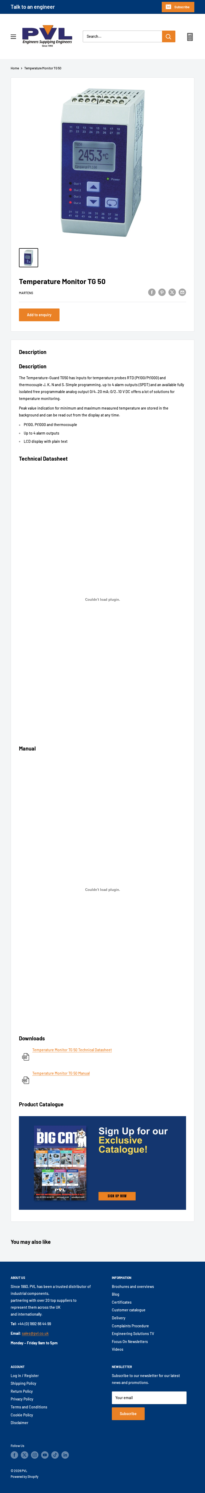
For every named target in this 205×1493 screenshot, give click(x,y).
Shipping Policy (23, 1383)
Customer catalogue (128, 1310)
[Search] (168, 36)
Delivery (118, 1318)
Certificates (122, 1302)
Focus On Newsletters (130, 1341)
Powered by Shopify (24, 1476)
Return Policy (22, 1391)
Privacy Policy (22, 1399)
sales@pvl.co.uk (35, 1333)
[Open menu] (13, 37)
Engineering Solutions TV (133, 1333)
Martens (26, 293)
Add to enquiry (39, 314)
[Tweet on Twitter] (172, 292)
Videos (117, 1349)
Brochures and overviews (133, 1286)
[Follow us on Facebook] (14, 1455)
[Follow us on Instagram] (34, 1455)
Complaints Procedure (130, 1326)
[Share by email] (182, 292)
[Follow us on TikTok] (55, 1455)
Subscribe (182, 7)
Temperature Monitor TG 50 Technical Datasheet (72, 1050)
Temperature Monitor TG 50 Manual (61, 1073)
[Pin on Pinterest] (162, 292)
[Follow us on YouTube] (45, 1455)
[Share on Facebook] (152, 292)
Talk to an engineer (33, 6)
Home (15, 68)
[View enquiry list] (190, 38)
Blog (115, 1294)
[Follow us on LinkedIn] (65, 1455)
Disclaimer (19, 1422)
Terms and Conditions (29, 1407)
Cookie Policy (22, 1415)
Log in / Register (25, 1375)
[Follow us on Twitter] (24, 1455)
